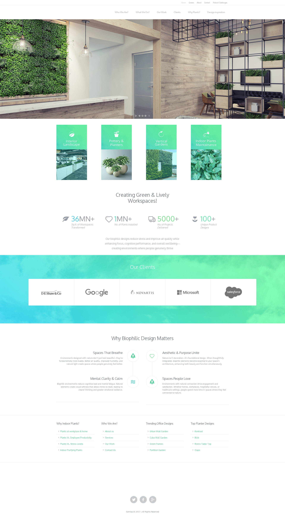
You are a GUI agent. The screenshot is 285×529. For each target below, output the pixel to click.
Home (183, 3)
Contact (207, 3)
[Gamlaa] (71, 11)
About (199, 3)
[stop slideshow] (149, 115)
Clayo (197, 450)
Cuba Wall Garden (158, 437)
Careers (191, 3)
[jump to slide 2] (142, 115)
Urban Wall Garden (159, 431)
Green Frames (156, 444)
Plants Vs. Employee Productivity (76, 437)
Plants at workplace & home (74, 431)
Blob (197, 437)
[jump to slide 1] (139, 115)
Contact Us (110, 450)
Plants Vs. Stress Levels (71, 444)
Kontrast (199, 431)
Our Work (109, 444)
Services (109, 437)
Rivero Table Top (203, 444)
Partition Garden (158, 450)
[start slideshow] (136, 115)
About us (109, 431)
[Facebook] (143, 499)
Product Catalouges (220, 3)
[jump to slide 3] (145, 115)
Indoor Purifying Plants (71, 450)
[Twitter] (133, 499)
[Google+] (152, 499)
